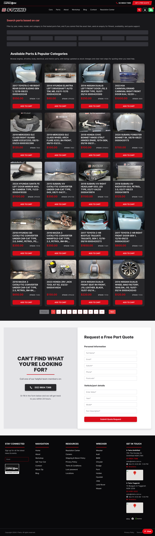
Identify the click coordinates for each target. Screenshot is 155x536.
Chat (149, 531)
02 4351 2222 (132, 491)
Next (112, 312)
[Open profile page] (145, 10)
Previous (44, 312)
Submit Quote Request (110, 419)
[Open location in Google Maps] (134, 475)
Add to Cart (26, 106)
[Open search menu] (139, 10)
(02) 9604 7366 (43, 387)
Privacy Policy (129, 532)
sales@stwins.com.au (133, 461)
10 (102, 312)
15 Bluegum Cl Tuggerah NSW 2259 (136, 487)
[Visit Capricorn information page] (10, 3)
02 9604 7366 (125, 3)
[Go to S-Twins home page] (14, 10)
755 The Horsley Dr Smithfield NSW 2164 (134, 454)
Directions (132, 467)
